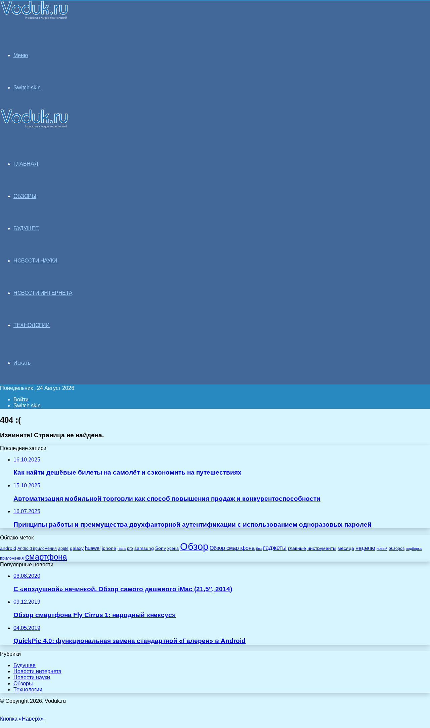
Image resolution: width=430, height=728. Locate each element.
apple (63, 548)
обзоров (396, 548)
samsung (144, 548)
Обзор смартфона (232, 548)
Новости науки (31, 677)
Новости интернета (42, 293)
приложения (12, 558)
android (8, 548)
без (259, 549)
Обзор (194, 546)
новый (382, 549)
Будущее (24, 665)
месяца (346, 548)
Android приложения (37, 548)
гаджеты (275, 547)
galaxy (77, 548)
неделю (365, 547)
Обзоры (23, 683)
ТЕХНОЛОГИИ (31, 325)
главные (297, 548)
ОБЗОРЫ (24, 196)
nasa (122, 549)
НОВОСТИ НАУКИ (35, 261)
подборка (414, 549)
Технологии (27, 689)
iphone (109, 548)
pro (130, 548)
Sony (160, 548)
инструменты (321, 548)
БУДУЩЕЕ (26, 228)
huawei (92, 548)
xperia (173, 548)
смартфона (46, 556)
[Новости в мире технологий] (34, 18)
